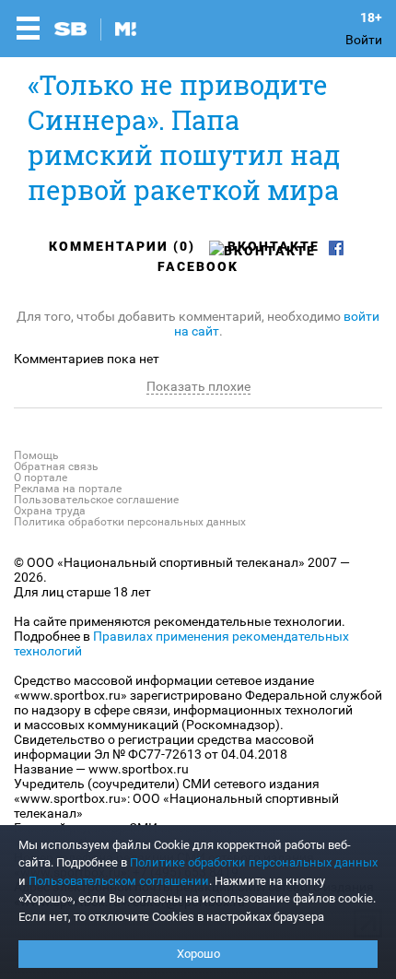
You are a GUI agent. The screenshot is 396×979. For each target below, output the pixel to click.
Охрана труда (50, 510)
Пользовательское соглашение (96, 499)
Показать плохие (198, 386)
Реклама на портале (68, 488)
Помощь (36, 455)
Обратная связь (56, 466)
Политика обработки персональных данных (130, 521)
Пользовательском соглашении (119, 881)
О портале (40, 477)
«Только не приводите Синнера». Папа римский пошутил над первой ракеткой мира (184, 137)
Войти (363, 39)
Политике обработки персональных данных (254, 862)
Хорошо (198, 954)
